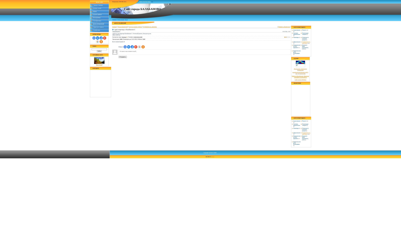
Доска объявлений (123, 26)
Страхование (296, 30)
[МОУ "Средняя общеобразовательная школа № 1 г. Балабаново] (300, 63)
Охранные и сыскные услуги (305, 39)
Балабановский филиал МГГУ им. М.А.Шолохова (300, 73)
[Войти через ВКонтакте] (97, 38)
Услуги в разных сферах (135, 26)
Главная (114, 19)
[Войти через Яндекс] (104, 38)
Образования (296, 41)
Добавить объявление (284, 26)
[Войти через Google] (97, 41)
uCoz (213, 156)
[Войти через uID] (94, 38)
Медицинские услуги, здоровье (296, 46)
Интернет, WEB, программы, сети (305, 46)
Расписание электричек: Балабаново (300, 69)
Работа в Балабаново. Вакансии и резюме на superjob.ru (300, 77)
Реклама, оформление (296, 33)
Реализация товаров (305, 33)
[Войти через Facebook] (101, 38)
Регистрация (120, 19)
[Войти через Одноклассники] (101, 41)
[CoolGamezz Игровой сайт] (300, 66)
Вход (126, 19)
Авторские (99, 65)
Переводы (296, 37)
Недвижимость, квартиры (150, 26)
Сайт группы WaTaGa (300, 79)
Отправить (122, 57)
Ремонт (304, 30)
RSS (152, 1)
